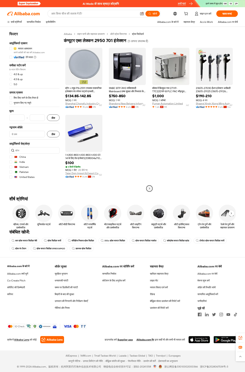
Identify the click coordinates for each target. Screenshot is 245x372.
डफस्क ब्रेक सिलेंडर (83, 248)
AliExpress (71, 355)
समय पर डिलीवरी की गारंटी (66, 287)
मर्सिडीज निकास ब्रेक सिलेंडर (83, 240)
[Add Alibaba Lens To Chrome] (52, 339)
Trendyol (161, 355)
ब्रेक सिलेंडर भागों (54, 240)
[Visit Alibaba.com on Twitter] (214, 314)
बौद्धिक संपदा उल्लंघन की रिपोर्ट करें (165, 301)
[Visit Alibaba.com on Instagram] (221, 314)
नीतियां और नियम (62, 307)
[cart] (186, 14)
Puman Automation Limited (167, 103)
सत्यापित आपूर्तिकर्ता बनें (207, 294)
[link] (240, 338)
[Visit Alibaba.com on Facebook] (199, 314)
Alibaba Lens (21, 339)
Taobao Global (137, 355)
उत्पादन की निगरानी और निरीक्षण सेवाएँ (71, 301)
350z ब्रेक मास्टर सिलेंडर (114, 240)
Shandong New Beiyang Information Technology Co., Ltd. (127, 103)
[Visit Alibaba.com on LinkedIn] (207, 314)
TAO (150, 355)
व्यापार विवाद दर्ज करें (159, 287)
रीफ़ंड (152, 294)
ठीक (53, 117)
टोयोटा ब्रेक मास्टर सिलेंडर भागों (211, 240)
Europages (175, 355)
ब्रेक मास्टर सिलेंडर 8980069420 (51, 248)
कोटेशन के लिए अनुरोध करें (113, 280)
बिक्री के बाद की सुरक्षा (64, 294)
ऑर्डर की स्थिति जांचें (206, 287)
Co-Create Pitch (16, 280)
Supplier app (125, 339)
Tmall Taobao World (105, 355)
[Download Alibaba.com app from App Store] (199, 339)
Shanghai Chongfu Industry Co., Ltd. (83, 103)
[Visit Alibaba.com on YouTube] (228, 314)
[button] (142, 14)
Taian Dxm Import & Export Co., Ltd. (83, 173)
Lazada (122, 355)
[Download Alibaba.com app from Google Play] (226, 339)
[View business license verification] (155, 366)
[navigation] (34, 111)
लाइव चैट (154, 280)
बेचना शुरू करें (203, 280)
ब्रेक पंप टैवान (20, 248)
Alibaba (68, 34)
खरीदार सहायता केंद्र (159, 273)
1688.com (85, 355)
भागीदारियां (202, 301)
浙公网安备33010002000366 (181, 366)
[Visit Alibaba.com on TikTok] (235, 314)
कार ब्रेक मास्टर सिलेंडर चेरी (26, 240)
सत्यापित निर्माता (109, 273)
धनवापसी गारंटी (61, 280)
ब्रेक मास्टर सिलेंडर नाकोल (145, 240)
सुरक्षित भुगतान (61, 273)
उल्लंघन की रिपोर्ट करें (159, 307)
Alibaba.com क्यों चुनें (17, 273)
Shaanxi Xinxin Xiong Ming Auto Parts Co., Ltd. (214, 103)
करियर (10, 294)
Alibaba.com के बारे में (18, 266)
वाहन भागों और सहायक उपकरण (91, 34)
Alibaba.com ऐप (145, 339)
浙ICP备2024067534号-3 (214, 366)
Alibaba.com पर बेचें (207, 273)
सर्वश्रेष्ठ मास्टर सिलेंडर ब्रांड (178, 240)
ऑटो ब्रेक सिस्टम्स (118, 34)
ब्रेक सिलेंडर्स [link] (138, 34)
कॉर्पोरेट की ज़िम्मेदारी (16, 287)
